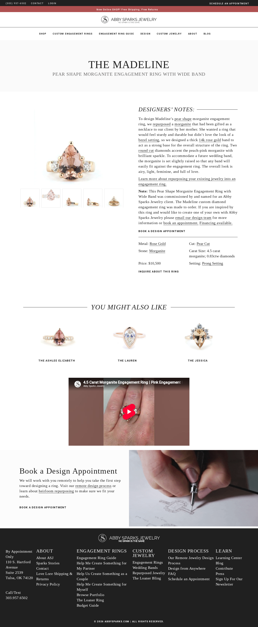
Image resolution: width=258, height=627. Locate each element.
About (192, 33)
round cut (146, 150)
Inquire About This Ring (159, 271)
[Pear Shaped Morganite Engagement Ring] (58, 337)
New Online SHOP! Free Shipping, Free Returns (127, 9)
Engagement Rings (148, 562)
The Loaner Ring (90, 600)
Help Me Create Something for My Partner (102, 565)
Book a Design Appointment (161, 231)
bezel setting (148, 140)
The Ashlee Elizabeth (57, 360)
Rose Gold (158, 244)
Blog (207, 33)
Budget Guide (88, 605)
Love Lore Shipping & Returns (54, 576)
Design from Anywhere (187, 568)
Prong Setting (212, 263)
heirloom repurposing (56, 491)
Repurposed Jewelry (149, 573)
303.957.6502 (17, 598)
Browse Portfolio (90, 595)
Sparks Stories (48, 563)
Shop (42, 33)
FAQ (172, 574)
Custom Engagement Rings (72, 33)
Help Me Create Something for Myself (102, 587)
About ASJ (45, 558)
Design (146, 33)
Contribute (224, 568)
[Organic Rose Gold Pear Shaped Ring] (129, 337)
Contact (42, 568)
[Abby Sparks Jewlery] (129, 541)
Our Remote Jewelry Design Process (191, 560)
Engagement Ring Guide (116, 33)
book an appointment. (181, 223)
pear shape (183, 119)
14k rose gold (210, 140)
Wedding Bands (145, 567)
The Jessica (198, 360)
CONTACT (37, 3)
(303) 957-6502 (16, 3)
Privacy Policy (48, 584)
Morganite (157, 251)
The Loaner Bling (147, 578)
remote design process (93, 486)
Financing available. (216, 223)
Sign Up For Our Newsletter (229, 581)
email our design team (193, 217)
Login (52, 3)
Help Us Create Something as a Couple (102, 576)
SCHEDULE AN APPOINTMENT (229, 3)
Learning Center (229, 558)
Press (220, 574)
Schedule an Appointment (189, 579)
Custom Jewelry (169, 33)
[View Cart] (62, 3)
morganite (183, 124)
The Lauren (127, 360)
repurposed (162, 124)
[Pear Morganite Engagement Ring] (199, 337)
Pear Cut (203, 244)
